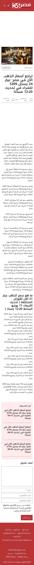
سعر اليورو (17, 529)
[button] (5, 5)
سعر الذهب (12, 99)
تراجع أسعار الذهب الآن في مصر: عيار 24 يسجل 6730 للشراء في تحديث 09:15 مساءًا (17, 414)
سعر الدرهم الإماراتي (9, 533)
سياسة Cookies (22, 556)
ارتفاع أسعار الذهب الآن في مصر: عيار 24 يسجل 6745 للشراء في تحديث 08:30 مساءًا (17, 431)
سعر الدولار (25, 529)
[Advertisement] (17, 29)
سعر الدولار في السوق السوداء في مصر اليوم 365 (17, 540)
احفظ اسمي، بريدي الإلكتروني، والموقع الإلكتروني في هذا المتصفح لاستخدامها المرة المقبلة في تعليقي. (17, 508)
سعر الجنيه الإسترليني (24, 533)
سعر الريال (8, 529)
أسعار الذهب (31, 99)
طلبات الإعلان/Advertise (17, 550)
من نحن (10, 553)
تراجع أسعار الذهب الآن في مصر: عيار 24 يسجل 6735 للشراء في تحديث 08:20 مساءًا (17, 448)
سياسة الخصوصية (21, 553)
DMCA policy (10, 556)
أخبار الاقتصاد (6, 68)
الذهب (16, 99)
